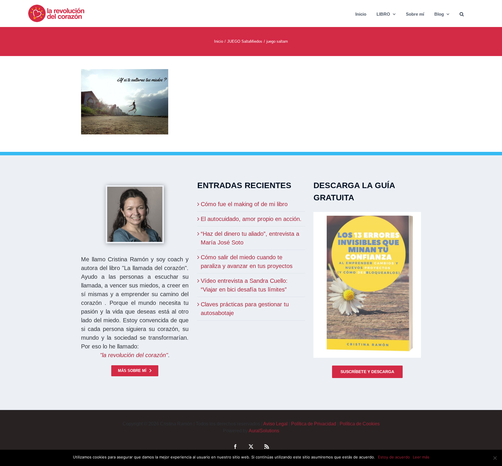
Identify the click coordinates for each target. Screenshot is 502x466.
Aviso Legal (275, 423)
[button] (462, 13)
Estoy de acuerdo (394, 457)
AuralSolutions (264, 430)
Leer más (421, 457)
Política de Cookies (360, 423)
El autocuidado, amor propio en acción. (251, 219)
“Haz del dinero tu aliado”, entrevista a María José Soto (250, 238)
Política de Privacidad (313, 423)
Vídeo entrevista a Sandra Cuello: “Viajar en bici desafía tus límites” (244, 285)
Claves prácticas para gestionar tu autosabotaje (245, 308)
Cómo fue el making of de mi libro (244, 204)
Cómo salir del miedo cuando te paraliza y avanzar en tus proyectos (247, 261)
